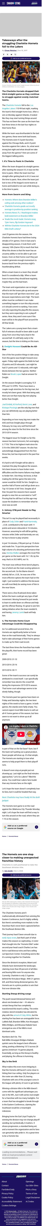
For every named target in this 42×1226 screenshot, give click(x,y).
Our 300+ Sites (32, 1185)
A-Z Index (30, 1201)
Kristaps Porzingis (9, 408)
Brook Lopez (16, 374)
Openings (30, 1181)
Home (4, 836)
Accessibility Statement (12, 1201)
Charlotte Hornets (13, 105)
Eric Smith (9, 871)
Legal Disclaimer (33, 1197)
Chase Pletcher (11, 50)
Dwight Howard (12, 346)
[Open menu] (3, 3)
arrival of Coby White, (22, 1015)
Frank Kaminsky (30, 521)
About (4, 1181)
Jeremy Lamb (18, 612)
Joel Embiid (7, 404)
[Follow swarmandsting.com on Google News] (36, 827)
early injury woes (9, 938)
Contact (5, 1185)
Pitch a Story (31, 1189)
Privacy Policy (7, 1193)
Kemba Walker (13, 553)
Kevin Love (27, 404)
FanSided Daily (8, 1189)
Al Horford (17, 404)
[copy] (15, 54)
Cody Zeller (14, 521)
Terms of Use (31, 1193)
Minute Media (12, 1211)
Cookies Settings (9, 1205)
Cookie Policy (7, 1197)
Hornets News (13, 836)
